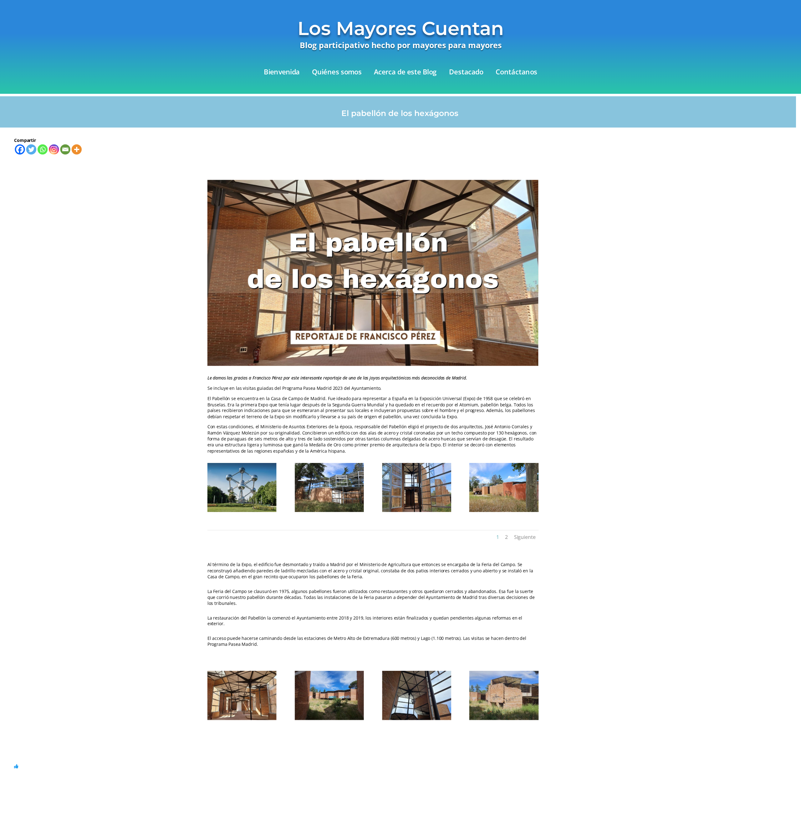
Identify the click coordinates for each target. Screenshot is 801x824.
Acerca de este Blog (405, 72)
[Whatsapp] (43, 149)
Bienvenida (282, 72)
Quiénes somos (336, 72)
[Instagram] (54, 149)
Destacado (466, 72)
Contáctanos (516, 72)
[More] (77, 149)
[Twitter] (31, 149)
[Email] (65, 149)
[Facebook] (20, 149)
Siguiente (525, 537)
